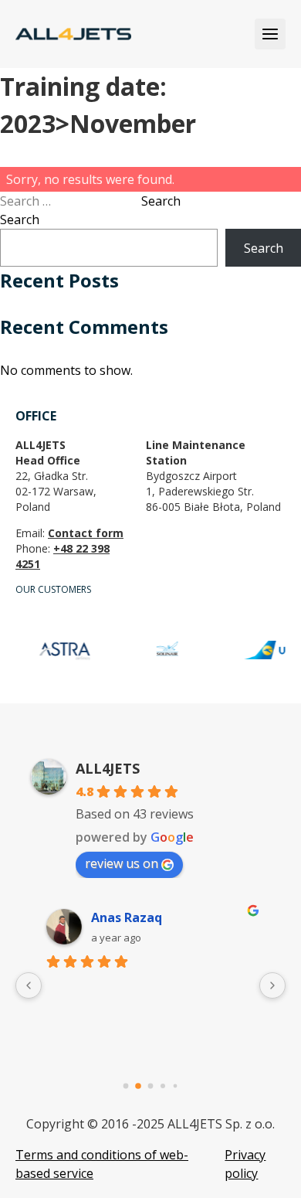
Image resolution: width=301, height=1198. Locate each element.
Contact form (85, 533)
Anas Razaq (126, 917)
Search (161, 200)
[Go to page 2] (151, 1086)
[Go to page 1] (138, 1086)
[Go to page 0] (126, 1086)
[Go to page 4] (176, 1086)
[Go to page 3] (163, 1086)
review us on (121, 863)
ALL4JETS (108, 768)
